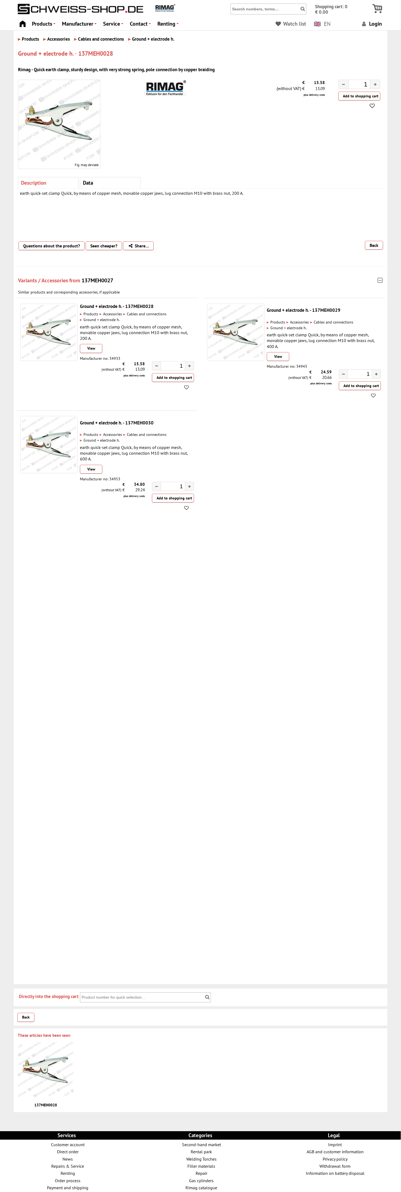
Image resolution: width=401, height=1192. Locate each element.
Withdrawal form (335, 1166)
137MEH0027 (97, 280)
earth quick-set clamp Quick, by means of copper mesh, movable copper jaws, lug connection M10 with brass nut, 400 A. (321, 340)
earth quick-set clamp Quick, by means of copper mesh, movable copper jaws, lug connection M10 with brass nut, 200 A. (134, 332)
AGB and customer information (335, 1151)
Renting (168, 25)
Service (114, 25)
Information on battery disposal (335, 1173)
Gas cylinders (201, 1180)
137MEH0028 (45, 1105)
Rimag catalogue (201, 1187)
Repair (201, 1173)
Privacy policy (335, 1159)
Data (88, 182)
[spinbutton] (354, 85)
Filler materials (201, 1166)
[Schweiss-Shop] (79, 12)
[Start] (22, 22)
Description (33, 182)
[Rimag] (165, 10)
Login (375, 23)
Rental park (201, 1151)
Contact (141, 25)
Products (44, 25)
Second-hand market (201, 1144)
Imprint (335, 1144)
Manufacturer (80, 25)
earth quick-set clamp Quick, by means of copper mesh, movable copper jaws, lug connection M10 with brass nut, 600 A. (134, 453)
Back (374, 245)
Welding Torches (201, 1159)
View (91, 348)
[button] (375, 84)
